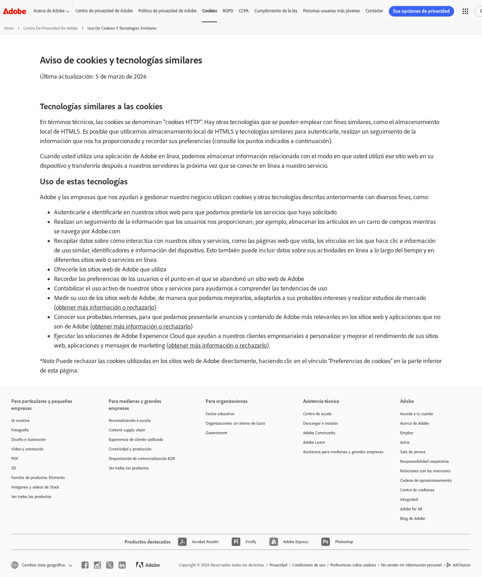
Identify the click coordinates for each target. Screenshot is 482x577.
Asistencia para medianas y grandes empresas (341, 451)
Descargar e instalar (320, 423)
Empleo (406, 432)
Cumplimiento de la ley (275, 10)
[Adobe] (14, 11)
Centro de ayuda (317, 413)
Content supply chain (127, 430)
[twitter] (109, 565)
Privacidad (278, 565)
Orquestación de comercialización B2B (142, 458)
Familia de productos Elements (38, 477)
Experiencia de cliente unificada (136, 439)
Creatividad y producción (130, 449)
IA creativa (20, 420)
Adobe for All (411, 509)
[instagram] (97, 565)
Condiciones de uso (308, 565)
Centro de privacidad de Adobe (104, 10)
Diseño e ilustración (28, 439)
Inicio (8, 28)
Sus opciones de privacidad (421, 11)
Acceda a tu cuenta (416, 413)
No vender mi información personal (411, 565)
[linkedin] (122, 565)
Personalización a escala (130, 420)
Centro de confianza (417, 489)
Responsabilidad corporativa (424, 461)
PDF (14, 458)
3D (13, 468)
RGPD (228, 10)
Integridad (409, 499)
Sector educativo (220, 413)
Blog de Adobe (412, 518)
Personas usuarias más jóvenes (331, 10)
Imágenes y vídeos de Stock (35, 487)
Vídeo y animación (27, 449)
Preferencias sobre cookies (353, 565)
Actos (405, 442)
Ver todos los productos (31, 496)
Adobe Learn (314, 442)
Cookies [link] (209, 10)
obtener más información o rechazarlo (105, 307)
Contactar (374, 10)
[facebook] (85, 565)
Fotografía (20, 430)
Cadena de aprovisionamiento (426, 480)
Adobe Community (319, 432)
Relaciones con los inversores (425, 470)
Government (216, 432)
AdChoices (462, 565)
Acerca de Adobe (49, 10)
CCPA (244, 10)
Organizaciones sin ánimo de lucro (235, 423)
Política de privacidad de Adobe (167, 10)
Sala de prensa (413, 451)
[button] (465, 11)
